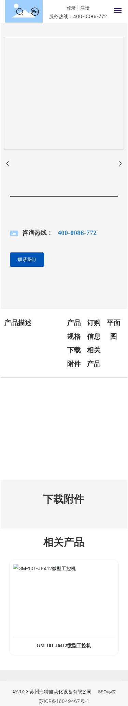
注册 (85, 8)
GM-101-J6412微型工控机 (64, 645)
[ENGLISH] (35, 11)
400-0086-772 (77, 232)
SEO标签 (107, 691)
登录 (71, 8)
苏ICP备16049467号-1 (64, 701)
